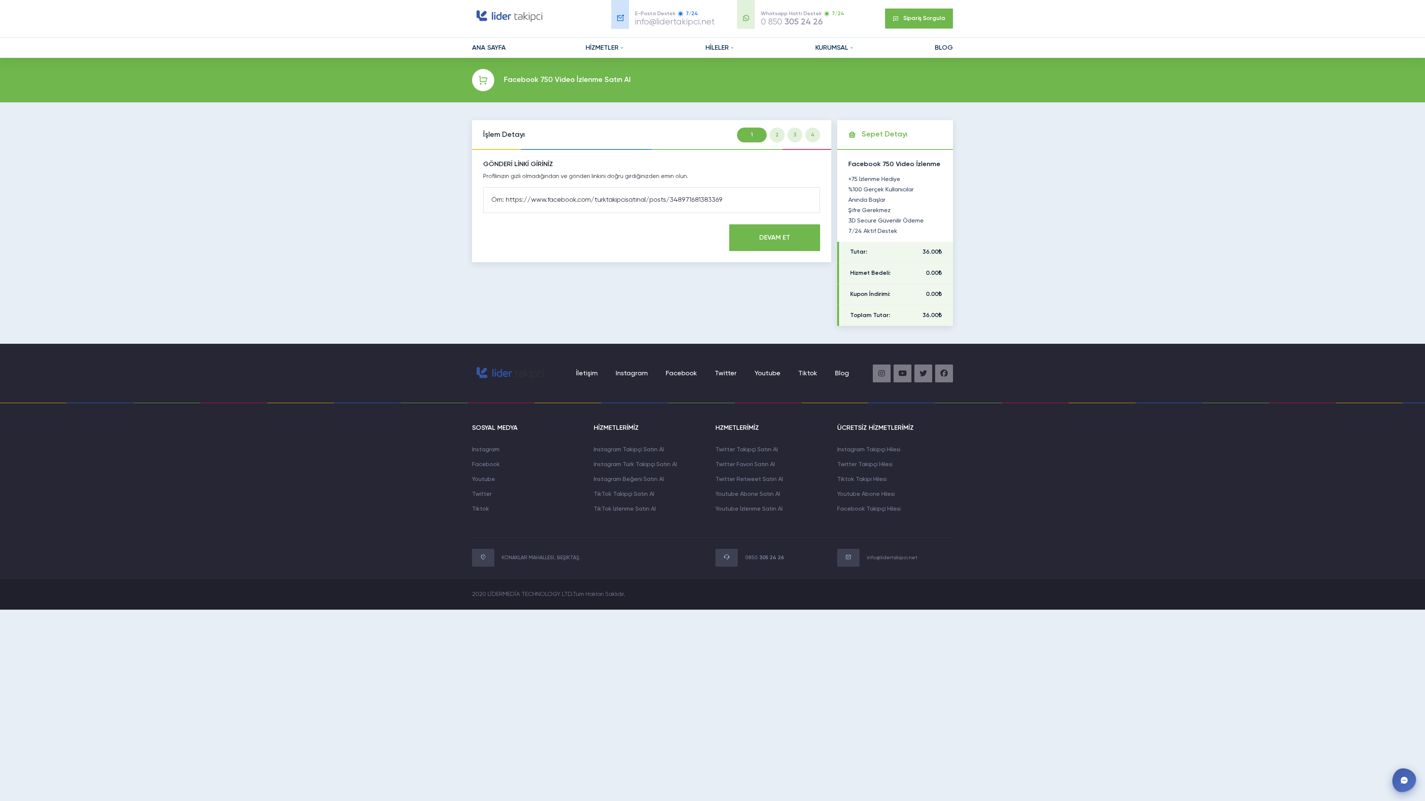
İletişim (587, 373)
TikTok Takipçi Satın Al (624, 494)
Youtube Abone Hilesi (866, 494)
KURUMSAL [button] (831, 47)
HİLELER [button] (717, 47)
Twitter (726, 373)
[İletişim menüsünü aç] (1404, 780)
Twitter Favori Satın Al (745, 465)
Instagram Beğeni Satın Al (629, 479)
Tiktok (480, 509)
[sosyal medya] (882, 373)
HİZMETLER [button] (602, 47)
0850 (764, 557)
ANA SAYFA (489, 47)
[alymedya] (508, 22)
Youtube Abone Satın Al (747, 494)
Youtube (767, 373)
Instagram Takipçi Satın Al (629, 450)
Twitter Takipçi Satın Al (746, 450)
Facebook (681, 373)
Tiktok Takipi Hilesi (862, 479)
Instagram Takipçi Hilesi (868, 450)
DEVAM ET (774, 237)
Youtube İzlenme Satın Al (749, 509)
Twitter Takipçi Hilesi (864, 465)
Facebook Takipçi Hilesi (869, 509)
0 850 (792, 22)
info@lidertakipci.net (675, 22)
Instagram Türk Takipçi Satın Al (635, 465)
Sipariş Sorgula (924, 19)
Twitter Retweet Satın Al (749, 479)
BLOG (944, 47)
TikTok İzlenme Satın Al (625, 509)
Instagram (632, 373)
